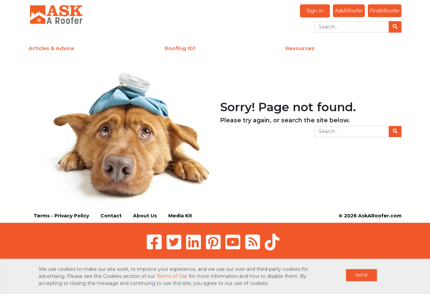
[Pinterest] (213, 242)
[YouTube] (232, 242)
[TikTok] (272, 242)
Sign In (315, 11)
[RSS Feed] (252, 242)
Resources (300, 48)
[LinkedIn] (193, 242)
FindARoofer (384, 11)
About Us (145, 216)
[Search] (395, 27)
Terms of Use (172, 276)
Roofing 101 (180, 48)
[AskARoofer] (56, 14)
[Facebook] (154, 242)
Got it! (361, 275)
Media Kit (180, 216)
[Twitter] (174, 242)
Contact (111, 216)
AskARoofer (349, 11)
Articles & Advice (51, 48)
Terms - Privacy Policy (61, 216)
